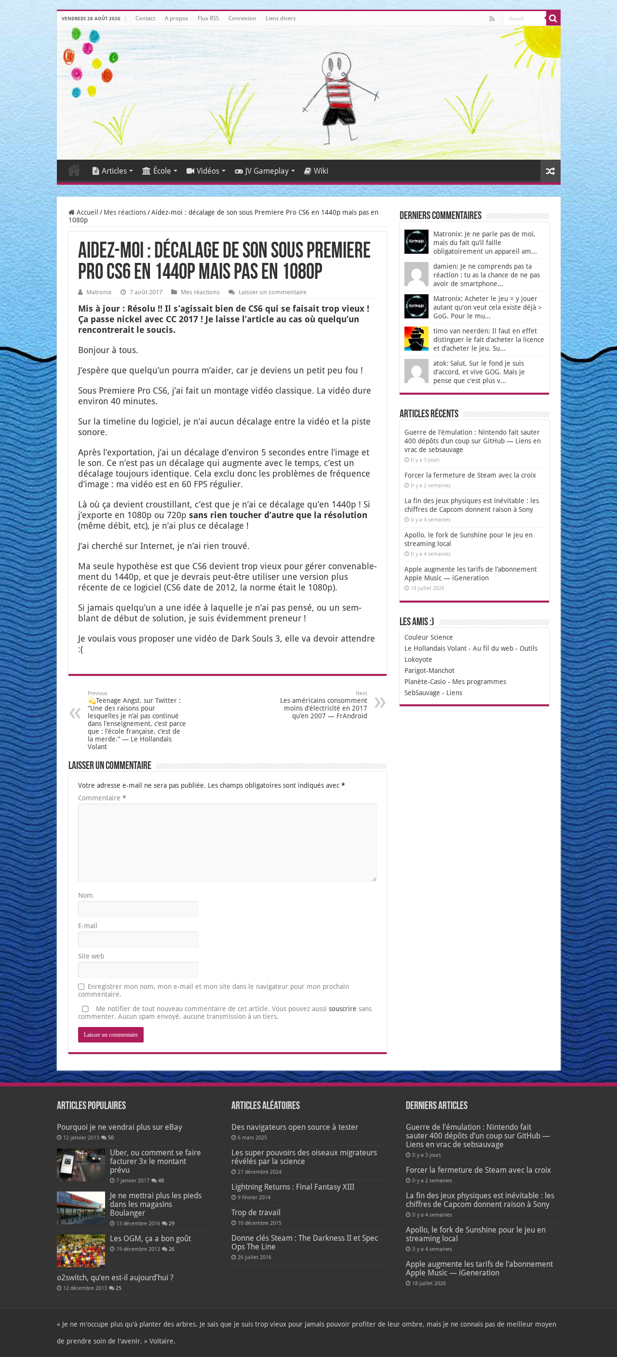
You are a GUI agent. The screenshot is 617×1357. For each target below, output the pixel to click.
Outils (528, 648)
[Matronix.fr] (309, 93)
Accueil (74, 170)
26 (171, 1249)
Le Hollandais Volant (435, 648)
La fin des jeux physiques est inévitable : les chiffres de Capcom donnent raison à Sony (480, 1200)
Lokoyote (418, 659)
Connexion (242, 18)
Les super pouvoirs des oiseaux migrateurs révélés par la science (304, 1157)
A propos (176, 18)
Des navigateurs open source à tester (294, 1127)
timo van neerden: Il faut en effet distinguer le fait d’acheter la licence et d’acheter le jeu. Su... (488, 339)
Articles (114, 171)
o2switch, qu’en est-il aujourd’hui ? (115, 1277)
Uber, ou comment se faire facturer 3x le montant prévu (155, 1161)
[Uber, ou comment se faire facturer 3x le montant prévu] (81, 1165)
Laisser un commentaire (273, 292)
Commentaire (102, 798)
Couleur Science (428, 637)
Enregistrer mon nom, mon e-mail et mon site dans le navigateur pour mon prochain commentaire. (213, 990)
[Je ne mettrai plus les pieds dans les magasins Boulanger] (81, 1208)
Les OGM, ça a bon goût (150, 1238)
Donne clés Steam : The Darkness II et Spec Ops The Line (304, 1242)
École (162, 171)
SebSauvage (422, 693)
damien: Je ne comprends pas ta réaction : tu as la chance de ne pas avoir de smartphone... (486, 275)
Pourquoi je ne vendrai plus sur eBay (119, 1127)
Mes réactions (125, 212)
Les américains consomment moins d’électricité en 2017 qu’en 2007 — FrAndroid (323, 705)
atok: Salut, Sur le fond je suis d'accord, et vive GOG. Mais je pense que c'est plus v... (479, 371)
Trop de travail (256, 1212)
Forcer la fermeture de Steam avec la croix (470, 475)
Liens (454, 693)
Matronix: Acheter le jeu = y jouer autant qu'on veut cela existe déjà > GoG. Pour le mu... (487, 307)
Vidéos (208, 171)
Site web (91, 956)
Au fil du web (493, 648)
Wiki (321, 171)
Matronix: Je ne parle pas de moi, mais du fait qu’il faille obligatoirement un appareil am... (485, 242)
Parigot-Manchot (429, 670)
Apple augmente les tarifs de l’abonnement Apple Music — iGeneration (479, 1268)
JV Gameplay (267, 171)
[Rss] (492, 19)
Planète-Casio (425, 681)
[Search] (553, 18)
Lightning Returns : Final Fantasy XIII (292, 1187)
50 (111, 1138)
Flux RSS (208, 18)
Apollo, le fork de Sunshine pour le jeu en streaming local (476, 1234)
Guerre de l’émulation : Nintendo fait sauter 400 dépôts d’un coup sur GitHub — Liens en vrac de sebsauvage (472, 440)
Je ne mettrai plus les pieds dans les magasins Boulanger (155, 1204)
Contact (145, 18)
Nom (85, 895)
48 (161, 1181)
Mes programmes (479, 681)
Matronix (99, 292)
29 (171, 1223)
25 (118, 1288)
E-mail (87, 926)
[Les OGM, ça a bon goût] (81, 1250)
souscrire (343, 1009)
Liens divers (280, 18)
